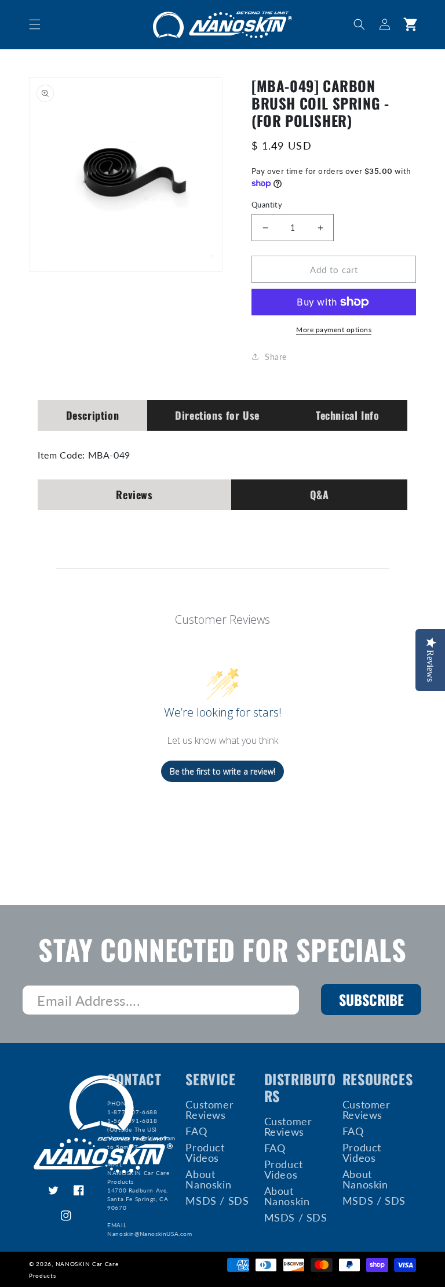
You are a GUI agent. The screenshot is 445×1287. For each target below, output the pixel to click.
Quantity (266, 204)
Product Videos (204, 1152)
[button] (35, 24)
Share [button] (276, 357)
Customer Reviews (209, 1110)
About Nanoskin (208, 1179)
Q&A (319, 494)
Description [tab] (92, 415)
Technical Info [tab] (347, 415)
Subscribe (371, 999)
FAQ (196, 1131)
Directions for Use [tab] (217, 415)
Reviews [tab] (134, 494)
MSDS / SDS (217, 1200)
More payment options (333, 329)
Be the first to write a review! (222, 771)
